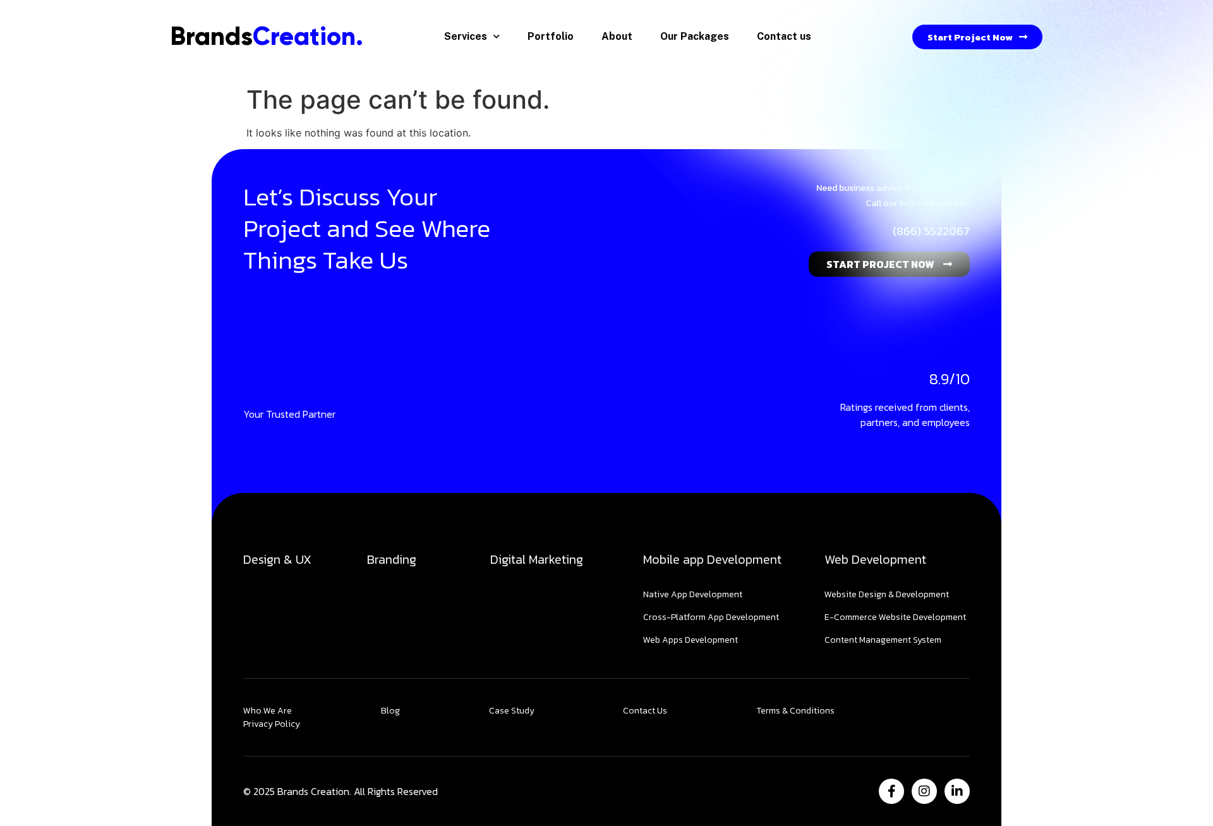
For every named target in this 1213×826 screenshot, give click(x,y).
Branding (391, 559)
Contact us (784, 36)
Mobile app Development (712, 559)
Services (465, 36)
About (616, 36)
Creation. (267, 36)
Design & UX (277, 559)
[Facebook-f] (891, 791)
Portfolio (551, 36)
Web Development (875, 559)
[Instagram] (924, 791)
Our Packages (694, 36)
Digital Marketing (536, 559)
